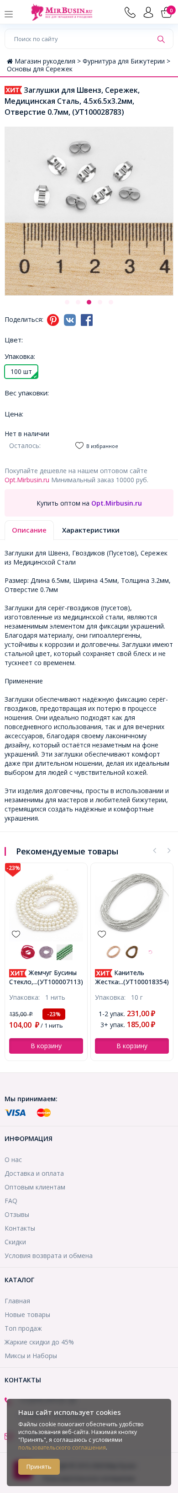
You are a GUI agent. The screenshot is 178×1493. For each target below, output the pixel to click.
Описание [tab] (29, 529)
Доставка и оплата (34, 1173)
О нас (13, 1159)
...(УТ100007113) (58, 981)
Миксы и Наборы (31, 1355)
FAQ (11, 1200)
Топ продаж (23, 1328)
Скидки (15, 1241)
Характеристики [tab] (91, 529)
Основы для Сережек (40, 68)
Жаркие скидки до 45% (39, 1342)
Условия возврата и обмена (49, 1255)
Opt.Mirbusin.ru (27, 479)
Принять (39, 1466)
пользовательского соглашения (62, 1447)
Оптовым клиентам (35, 1187)
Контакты (20, 1228)
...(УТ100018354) (144, 981)
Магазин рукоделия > (49, 61)
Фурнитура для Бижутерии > (126, 61)
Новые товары (27, 1314)
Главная (17, 1300)
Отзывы (17, 1214)
